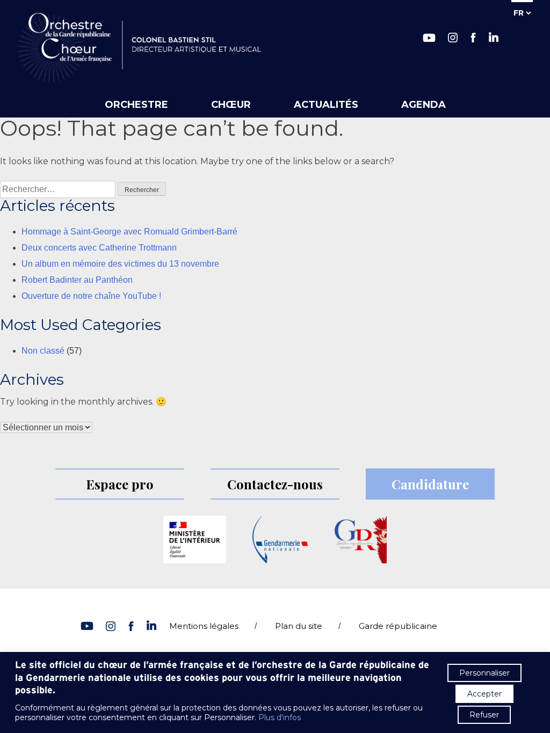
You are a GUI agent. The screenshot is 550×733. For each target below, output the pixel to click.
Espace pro (120, 484)
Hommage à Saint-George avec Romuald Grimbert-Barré (129, 231)
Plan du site (298, 626)
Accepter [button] (484, 694)
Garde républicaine (398, 626)
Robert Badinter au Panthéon (77, 279)
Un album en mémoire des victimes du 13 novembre (120, 263)
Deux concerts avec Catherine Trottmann (99, 247)
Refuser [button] (484, 715)
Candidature (430, 484)
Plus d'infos (279, 717)
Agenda (423, 104)
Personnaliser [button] (484, 673)
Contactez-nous (275, 484)
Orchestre (136, 104)
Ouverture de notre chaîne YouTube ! (91, 295)
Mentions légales (203, 626)
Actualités (326, 104)
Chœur (231, 104)
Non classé (42, 350)
